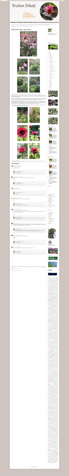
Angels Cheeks (49, 284)
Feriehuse (54, 321)
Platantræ (53, 402)
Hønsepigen (50, 353)
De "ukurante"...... (51, 75)
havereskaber (49, 343)
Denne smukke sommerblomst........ (53, 66)
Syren (52, 435)
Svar (14, 170)
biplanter (49, 290)
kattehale (55, 363)
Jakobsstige (50, 357)
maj (53, 380)
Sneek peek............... (51, 64)
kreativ (50, 367)
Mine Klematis (30, 22)
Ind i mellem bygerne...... (52, 68)
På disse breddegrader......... (52, 74)
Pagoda (57, 394)
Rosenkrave (53, 413)
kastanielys (52, 362)
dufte (53, 311)
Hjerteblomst (52, 346)
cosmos (56, 303)
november (50, 57)
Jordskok (53, 359)
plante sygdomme (54, 401)
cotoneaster (49, 304)
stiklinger (50, 430)
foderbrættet (52, 322)
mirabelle (56, 385)
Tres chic (56, 440)
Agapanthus (49, 280)
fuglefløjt (50, 329)
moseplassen (50, 213)
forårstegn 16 (51, 326)
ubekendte (55, 444)
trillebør (49, 441)
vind (48, 452)
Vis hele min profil (54, 30)
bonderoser (49, 295)
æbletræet (49, 460)
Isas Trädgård (50, 195)
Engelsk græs (49, 318)
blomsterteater (54, 293)
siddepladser (56, 418)
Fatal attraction (16, 161)
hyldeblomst (49, 352)
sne (49, 422)
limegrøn (49, 376)
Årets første (49, 462)
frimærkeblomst (56, 327)
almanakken (49, 281)
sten (52, 429)
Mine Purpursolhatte (19, 22)
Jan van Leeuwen (55, 357)
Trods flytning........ (51, 72)
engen (52, 318)
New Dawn (52, 389)
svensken (53, 434)
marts (52, 381)
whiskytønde (55, 457)
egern (56, 316)
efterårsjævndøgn (53, 316)
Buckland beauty (49, 298)
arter (13, 161)
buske (57, 298)
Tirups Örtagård (52, 439)
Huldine (53, 348)
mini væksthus (49, 385)
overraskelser (50, 394)
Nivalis (56, 390)
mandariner (57, 380)
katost (53, 363)
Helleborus (49, 344)
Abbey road (53, 279)
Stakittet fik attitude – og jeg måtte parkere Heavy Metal (54, 135)
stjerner (56, 430)
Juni (49, 216)
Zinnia (53, 459)
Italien (57, 356)
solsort (49, 424)
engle (54, 318)
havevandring (53, 343)
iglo (48, 354)
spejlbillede (50, 427)
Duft (56, 310)
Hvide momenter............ (51, 65)
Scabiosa (51, 417)
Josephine (56, 359)
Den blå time (52, 306)
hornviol (51, 347)
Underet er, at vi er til (51, 164)
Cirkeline (52, 302)
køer (52, 370)
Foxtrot (48, 327)
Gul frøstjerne (55, 337)
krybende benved (54, 368)
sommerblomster (50, 425)
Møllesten (53, 388)
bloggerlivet (50, 292)
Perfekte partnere (56, 396)
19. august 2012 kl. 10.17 (22, 192)
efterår (55, 315)
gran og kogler (49, 333)
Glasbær (52, 332)
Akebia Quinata (54, 280)
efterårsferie (49, 316)
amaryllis (49, 282)
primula (51, 404)
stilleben (53, 430)
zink (50, 459)
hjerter (55, 346)
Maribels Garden (51, 198)
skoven (57, 419)
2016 (49, 52)
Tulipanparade (50, 443)
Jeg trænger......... (51, 73)
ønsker (54, 461)
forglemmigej (52, 323)
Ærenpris (53, 460)
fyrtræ (56, 329)
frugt (48, 328)
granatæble (53, 333)
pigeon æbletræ (53, 398)
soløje (52, 424)
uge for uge (49, 446)
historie (56, 345)
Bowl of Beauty (53, 296)
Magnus (52, 380)
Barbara (52, 288)
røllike (57, 415)
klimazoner (54, 365)
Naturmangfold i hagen (51, 214)
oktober (50, 58)
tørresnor (49, 444)
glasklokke (55, 332)
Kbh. (57, 363)
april (55, 284)
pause (49, 396)
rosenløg (56, 413)
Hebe (56, 343)
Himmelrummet (50, 345)
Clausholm (57, 302)
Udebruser (50, 63)
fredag (51, 327)
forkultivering (55, 323)
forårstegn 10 (54, 325)
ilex (57, 354)
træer (53, 442)
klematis (49, 365)
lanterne (53, 372)
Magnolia (49, 380)
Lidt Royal (56, 374)
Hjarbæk (49, 346)
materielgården (49, 382)
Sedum (55, 417)
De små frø (50, 305)
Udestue (49, 445)
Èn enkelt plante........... (51, 67)
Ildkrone (55, 354)
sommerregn (55, 426)
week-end (53, 457)
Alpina (52, 281)
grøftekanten (56, 335)
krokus (55, 367)
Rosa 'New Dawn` (50, 201)
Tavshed (54, 436)
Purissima (54, 406)
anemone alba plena (53, 282)
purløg (56, 406)
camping (54, 300)
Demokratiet (49, 306)
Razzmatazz (49, 411)
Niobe (48, 390)
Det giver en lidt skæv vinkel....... (52, 77)
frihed (53, 327)
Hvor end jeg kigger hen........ (52, 69)
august (50, 60)
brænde (52, 297)
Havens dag (52, 341)
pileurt (48, 399)
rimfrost (53, 412)
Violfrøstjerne (55, 455)
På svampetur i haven (54, 140)
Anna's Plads (50, 150)
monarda (53, 386)
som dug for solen (56, 424)
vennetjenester (51, 449)
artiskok (55, 285)
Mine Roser (35, 22)
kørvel (54, 370)
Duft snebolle (49, 311)
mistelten (49, 386)
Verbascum (56, 449)
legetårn (51, 374)
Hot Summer (49, 348)
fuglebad (57, 328)
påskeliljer (56, 408)
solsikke (56, 423)
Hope (48, 347)
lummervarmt (54, 376)
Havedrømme (54, 339)
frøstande (53, 328)
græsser (53, 335)
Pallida (18, 161)
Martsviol (56, 381)
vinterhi (56, 454)
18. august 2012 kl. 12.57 (18, 165)
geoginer (50, 330)
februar (49, 321)
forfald (48, 323)
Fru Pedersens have (51, 170)
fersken (57, 321)
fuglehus (54, 329)
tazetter (56, 436)
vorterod (50, 456)
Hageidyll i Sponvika (51, 220)
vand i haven (50, 447)
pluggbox (51, 403)
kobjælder (57, 366)
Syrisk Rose (55, 435)
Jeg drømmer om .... (51, 61)
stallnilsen (14, 165)
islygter (49, 356)
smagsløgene (53, 421)
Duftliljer (56, 311)
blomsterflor (49, 293)
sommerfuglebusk (50, 426)
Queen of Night (54, 409)
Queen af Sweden (50, 409)
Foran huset (55, 322)
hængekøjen (56, 352)
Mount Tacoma (52, 387)
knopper (54, 366)
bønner (52, 299)
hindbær (54, 345)
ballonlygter (49, 288)
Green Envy (56, 333)
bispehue (55, 290)
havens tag (53, 342)
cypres (55, 304)
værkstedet (53, 456)
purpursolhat (54, 407)
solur (50, 424)
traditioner (49, 440)
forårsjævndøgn (49, 325)
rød (51, 415)
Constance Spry (50, 303)
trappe (53, 440)
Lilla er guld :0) (54, 375)
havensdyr (57, 342)
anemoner (51, 283)
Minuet (53, 385)
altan (53, 281)
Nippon (51, 390)
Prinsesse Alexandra (50, 405)
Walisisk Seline (49, 457)
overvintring (54, 394)
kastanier (56, 362)
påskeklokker (51, 408)
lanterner (56, 372)
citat (54, 302)
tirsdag (48, 439)
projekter (56, 405)
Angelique (55, 283)
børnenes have (56, 299)
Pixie (56, 400)
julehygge (53, 360)
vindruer (51, 452)
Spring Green (49, 428)
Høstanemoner (54, 353)
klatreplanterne (54, 364)
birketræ (52, 290)
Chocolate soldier (54, 301)
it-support (55, 356)
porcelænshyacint (55, 403)
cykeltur (53, 304)
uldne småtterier (50, 181)
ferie (51, 321)
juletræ (52, 361)
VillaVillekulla (54, 451)
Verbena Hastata (55, 450)
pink (55, 399)
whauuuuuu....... (51, 76)
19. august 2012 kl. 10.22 (22, 241)
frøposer (51, 328)
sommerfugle (54, 425)
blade (51, 291)
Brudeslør (49, 297)
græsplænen (49, 335)
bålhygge (50, 300)
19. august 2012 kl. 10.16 (22, 171)
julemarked (56, 360)
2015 (48, 279)
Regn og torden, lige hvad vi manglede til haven (54, 128)
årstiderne (53, 462)
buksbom (53, 298)
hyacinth (50, 351)
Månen (55, 388)
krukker (49, 368)
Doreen (52, 308)
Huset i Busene (50, 146)
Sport (56, 427)
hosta (53, 347)
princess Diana (55, 404)
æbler (55, 459)
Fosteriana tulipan (55, 326)
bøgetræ (49, 299)
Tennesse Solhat (54, 437)
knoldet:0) (51, 366)
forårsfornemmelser (54, 324)
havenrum (49, 341)
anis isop (53, 284)
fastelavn (51, 320)
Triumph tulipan (52, 441)
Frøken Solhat (16, 171)
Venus (53, 449)
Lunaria (57, 376)
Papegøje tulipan (55, 395)
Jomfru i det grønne (54, 358)
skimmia (54, 419)
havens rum (49, 342)
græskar (56, 334)
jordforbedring (49, 359)
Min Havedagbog (13, 22)
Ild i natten (51, 354)
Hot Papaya (56, 347)
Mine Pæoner (25, 22)
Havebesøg (49, 339)
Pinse (51, 400)
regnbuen (57, 411)
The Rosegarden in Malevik (52, 205)
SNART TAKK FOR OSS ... (51, 221)
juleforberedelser (49, 360)
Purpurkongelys (50, 407)
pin (50, 399)
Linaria (51, 376)
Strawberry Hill (52, 432)
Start (28, 267)
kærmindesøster (50, 370)
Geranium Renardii (55, 331)
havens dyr (55, 341)
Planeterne (49, 401)
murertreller (56, 387)
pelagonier (52, 396)
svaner (50, 434)
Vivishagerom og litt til (51, 218)
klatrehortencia (50, 364)
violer (51, 455)
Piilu (56, 398)
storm (48, 432)
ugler (52, 446)
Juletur (55, 361)
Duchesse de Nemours (51, 310)
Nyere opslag (13, 267)
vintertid (49, 455)
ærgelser (56, 460)
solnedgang (50, 423)
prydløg (50, 406)
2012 (49, 278)
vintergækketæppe (50, 454)
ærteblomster (51, 461)
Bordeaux (53, 295)
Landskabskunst (49, 372)
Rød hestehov (54, 415)
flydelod (49, 322)
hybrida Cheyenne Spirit (54, 351)
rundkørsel (49, 415)
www (51, 458)
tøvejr (52, 444)
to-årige (56, 439)
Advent (56, 279)
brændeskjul (55, 297)
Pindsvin (53, 399)
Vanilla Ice (49, 448)
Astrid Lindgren (50, 286)
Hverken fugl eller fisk (51, 180)
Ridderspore (49, 412)
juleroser (49, 361)
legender (49, 374)
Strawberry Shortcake (21, 161)
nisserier (54, 390)
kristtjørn (53, 367)
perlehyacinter (51, 397)
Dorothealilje (55, 308)
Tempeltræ (49, 437)
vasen (57, 448)
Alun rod (56, 281)
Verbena (50, 450)
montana (56, 386)
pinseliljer (54, 400)
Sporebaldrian (53, 427)
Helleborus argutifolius (54, 344)
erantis (56, 318)
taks (51, 436)
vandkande (55, 447)
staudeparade (54, 428)
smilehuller (57, 421)
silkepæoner (50, 419)
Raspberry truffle (55, 410)
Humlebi (56, 348)
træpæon (56, 442)
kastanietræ (49, 363)
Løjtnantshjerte (50, 379)
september (50, 59)
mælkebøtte (50, 388)
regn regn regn (53, 411)
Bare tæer (56, 288)
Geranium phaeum (50, 331)
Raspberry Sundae (50, 410)
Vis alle (57, 184)
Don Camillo (49, 308)
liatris (53, 374)
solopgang (53, 423)
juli (49, 80)
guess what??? (50, 337)
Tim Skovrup (50, 133)
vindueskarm (55, 452)
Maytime (55, 382)
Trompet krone (49, 442)
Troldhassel (56, 441)
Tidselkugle (53, 438)
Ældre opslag (44, 267)
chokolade (49, 302)
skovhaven (50, 420)
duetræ (55, 310)
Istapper (52, 356)
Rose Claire (49, 413)
